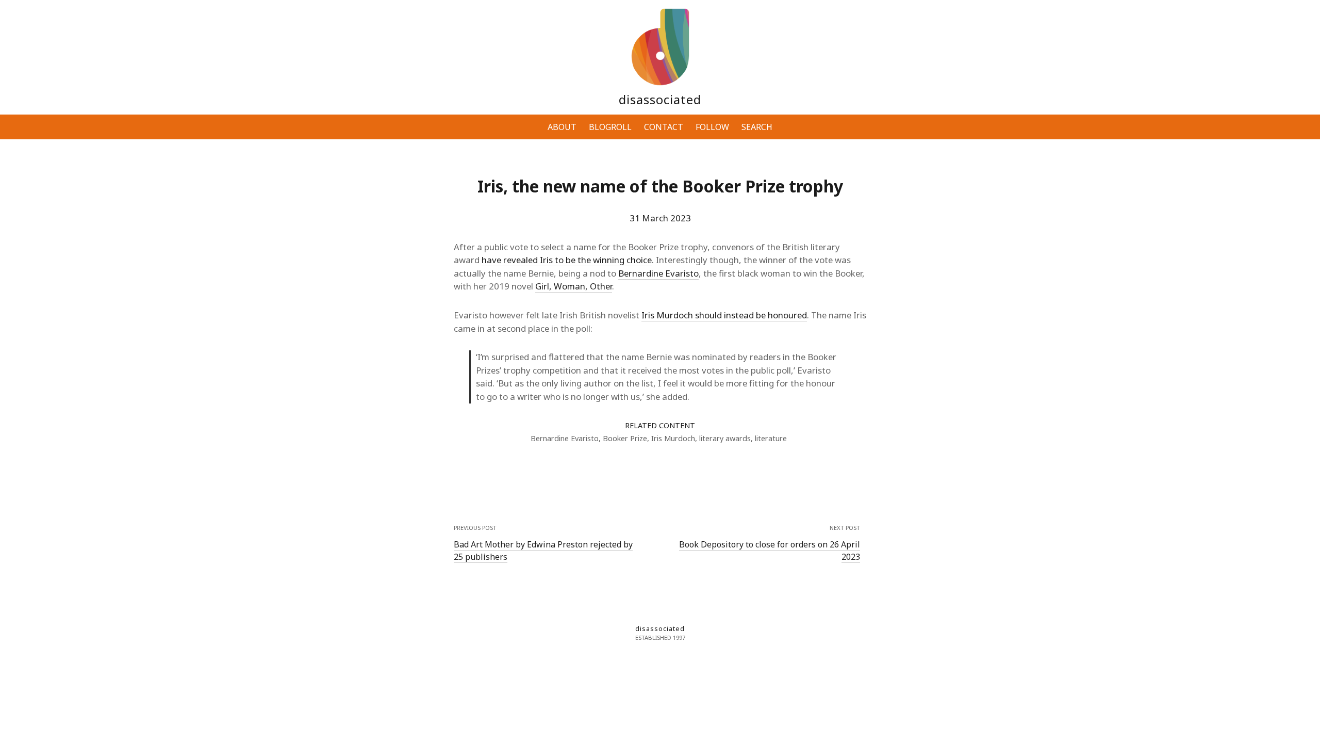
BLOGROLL (610, 127)
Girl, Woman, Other (573, 286)
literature (771, 438)
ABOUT (562, 127)
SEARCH (756, 127)
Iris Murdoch (673, 438)
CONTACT (663, 127)
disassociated (660, 99)
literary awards (725, 438)
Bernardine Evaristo (658, 273)
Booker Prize (625, 438)
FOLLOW (712, 127)
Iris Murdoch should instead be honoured (724, 315)
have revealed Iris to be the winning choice (567, 260)
